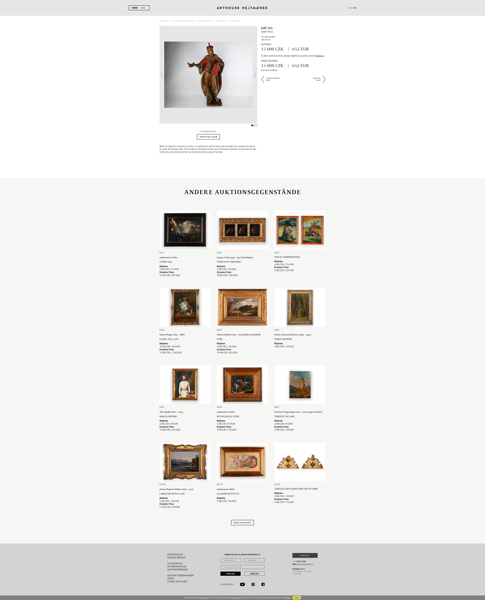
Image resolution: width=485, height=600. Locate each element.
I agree (296, 598)
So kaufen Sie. (175, 563)
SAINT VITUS (235, 20)
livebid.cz (319, 55)
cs (349, 8)
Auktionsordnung (177, 569)
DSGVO (170, 578)
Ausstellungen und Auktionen (183, 20)
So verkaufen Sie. (177, 566)
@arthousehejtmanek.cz (303, 564)
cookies (287, 598)
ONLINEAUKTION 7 (204, 20)
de (355, 8)
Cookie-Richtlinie (177, 581)
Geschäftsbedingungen (180, 575)
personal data (236, 598)
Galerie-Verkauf (176, 557)
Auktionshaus (175, 554)
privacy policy (202, 598)
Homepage (164, 20)
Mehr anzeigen (242, 522)
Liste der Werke (221, 20)
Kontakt (305, 555)
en (352, 8)
